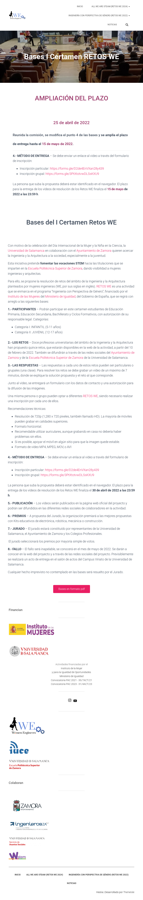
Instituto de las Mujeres (24, 296)
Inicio (80, 6)
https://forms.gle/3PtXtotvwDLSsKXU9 (72, 174)
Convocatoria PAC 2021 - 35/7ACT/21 (71, 680)
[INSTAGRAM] (70, 701)
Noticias (112, 24)
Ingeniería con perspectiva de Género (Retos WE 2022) (98, 15)
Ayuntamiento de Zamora (93, 250)
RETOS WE (103, 286)
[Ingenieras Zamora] (17, 15)
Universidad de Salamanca (26, 250)
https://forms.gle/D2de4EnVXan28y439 (77, 168)
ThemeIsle (128, 892)
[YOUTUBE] (75, 702)
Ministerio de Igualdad (60, 296)
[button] (129, 6)
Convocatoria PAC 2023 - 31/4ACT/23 (71, 684)
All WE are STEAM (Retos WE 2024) (110, 6)
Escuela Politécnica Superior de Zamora (55, 268)
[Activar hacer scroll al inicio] (136, 893)
